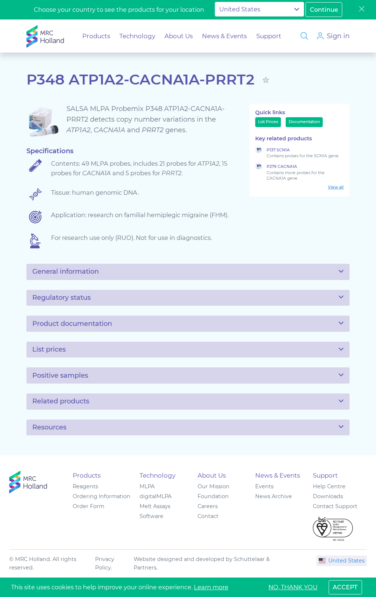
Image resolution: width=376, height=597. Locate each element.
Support (268, 36)
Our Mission (213, 486)
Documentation (304, 121)
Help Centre (329, 486)
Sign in (338, 36)
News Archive (273, 496)
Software (151, 516)
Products (96, 36)
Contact (208, 516)
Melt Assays (155, 506)
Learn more (211, 587)
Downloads (328, 496)
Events (264, 486)
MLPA (147, 486)
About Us (178, 36)
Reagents (85, 486)
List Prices (268, 121)
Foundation (213, 496)
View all (336, 187)
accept (345, 587)
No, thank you (293, 587)
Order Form (88, 506)
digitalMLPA (155, 496)
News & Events (224, 36)
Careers (208, 506)
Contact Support (335, 506)
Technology (137, 36)
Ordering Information (101, 496)
